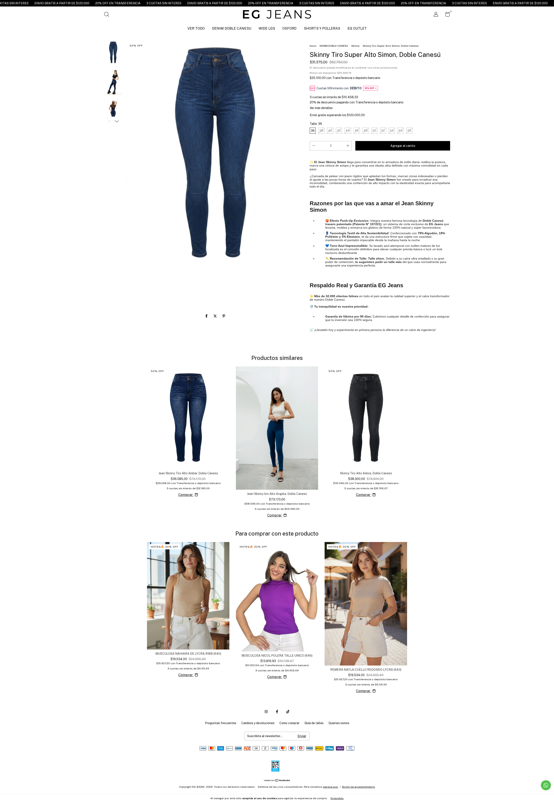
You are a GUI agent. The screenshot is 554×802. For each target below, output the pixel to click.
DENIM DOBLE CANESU (231, 28)
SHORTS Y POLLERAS (322, 28)
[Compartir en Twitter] (215, 316)
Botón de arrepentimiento (358, 786)
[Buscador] (108, 15)
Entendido (337, 798)
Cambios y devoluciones (257, 723)
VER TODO (196, 28)
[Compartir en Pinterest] (223, 316)
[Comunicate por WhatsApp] (546, 785)
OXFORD (289, 28)
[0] (446, 15)
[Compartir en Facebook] (207, 316)
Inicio (313, 45)
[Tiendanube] (277, 781)
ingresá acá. (330, 786)
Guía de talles (314, 723)
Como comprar (289, 723)
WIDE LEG (267, 28)
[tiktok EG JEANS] (288, 711)
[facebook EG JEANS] (277, 711)
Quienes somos (339, 723)
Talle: (316, 123)
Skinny (355, 45)
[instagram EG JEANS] (266, 711)
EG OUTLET (357, 28)
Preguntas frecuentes (220, 723)
